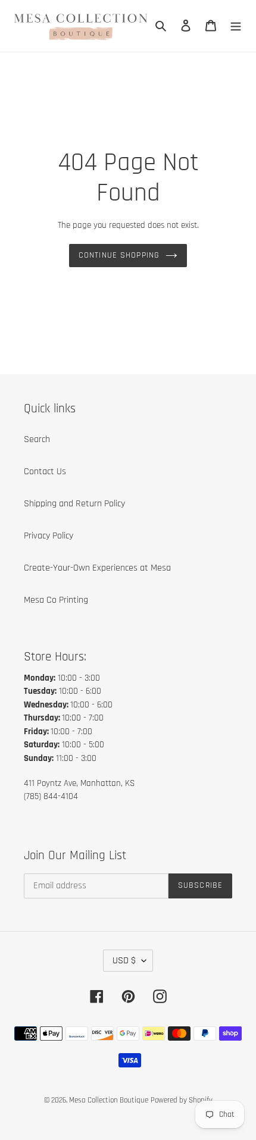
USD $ (124, 960)
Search (37, 439)
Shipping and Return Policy (74, 503)
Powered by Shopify (182, 1100)
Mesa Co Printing (56, 600)
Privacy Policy (48, 536)
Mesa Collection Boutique (108, 1100)
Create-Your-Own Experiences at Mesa (97, 568)
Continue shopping (119, 255)
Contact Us (45, 471)
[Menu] (235, 25)
